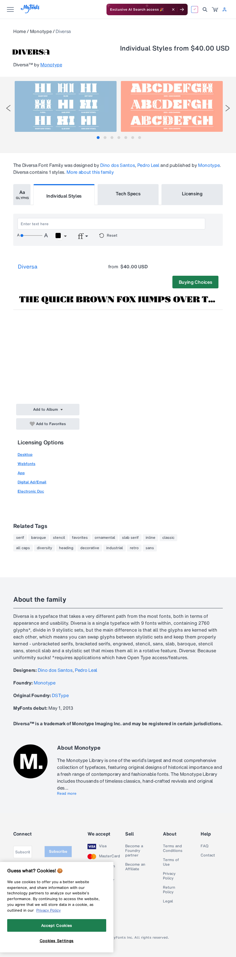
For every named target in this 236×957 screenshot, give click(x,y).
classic (168, 537)
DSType (60, 695)
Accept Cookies (56, 925)
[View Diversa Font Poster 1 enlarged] (66, 106)
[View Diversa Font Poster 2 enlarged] (172, 106)
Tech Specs (128, 193)
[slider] (31, 235)
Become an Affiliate (135, 866)
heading (66, 548)
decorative (89, 548)
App (21, 473)
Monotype (41, 31)
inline (150, 537)
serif (20, 537)
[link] (215, 9)
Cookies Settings (57, 941)
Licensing (192, 193)
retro (134, 548)
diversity (44, 548)
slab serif (130, 537)
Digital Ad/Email (32, 482)
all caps (23, 548)
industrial (114, 548)
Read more (67, 793)
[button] (61, 236)
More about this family (90, 172)
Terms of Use (171, 862)
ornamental (105, 537)
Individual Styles (64, 195)
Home (19, 31)
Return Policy (169, 889)
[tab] (98, 137)
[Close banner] (173, 9)
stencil (59, 537)
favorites (80, 537)
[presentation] (8, 108)
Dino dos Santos (117, 165)
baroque (38, 537)
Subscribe (58, 851)
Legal (168, 901)
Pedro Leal (148, 165)
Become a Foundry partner (134, 851)
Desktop (25, 454)
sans (150, 548)
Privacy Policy (169, 876)
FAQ (204, 846)
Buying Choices (195, 282)
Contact (208, 855)
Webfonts (26, 463)
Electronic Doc (31, 491)
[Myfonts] (30, 12)
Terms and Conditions (172, 848)
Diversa (27, 266)
